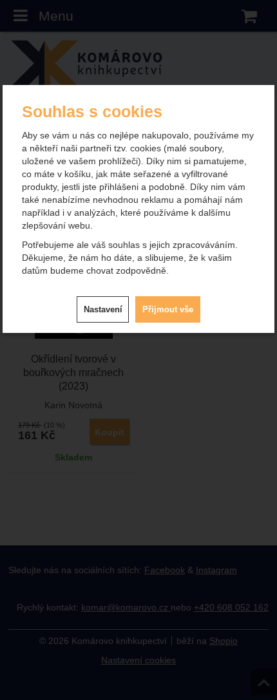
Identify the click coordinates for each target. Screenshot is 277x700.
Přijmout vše (167, 309)
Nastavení (103, 309)
